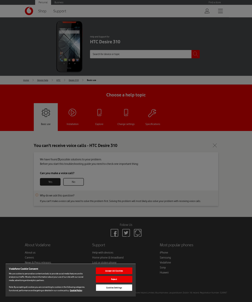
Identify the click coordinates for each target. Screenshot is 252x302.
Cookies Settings (114, 287)
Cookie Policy (76, 290)
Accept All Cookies (114, 271)
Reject (114, 279)
